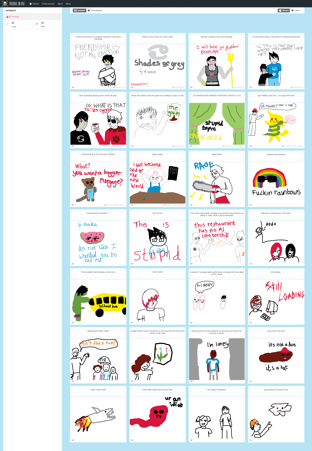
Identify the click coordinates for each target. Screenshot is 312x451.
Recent (286, 10)
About (68, 3)
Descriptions (96, 10)
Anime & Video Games (234, 146)
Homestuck (120, 87)
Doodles (81, 10)
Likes (297, 10)
